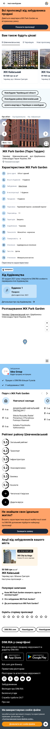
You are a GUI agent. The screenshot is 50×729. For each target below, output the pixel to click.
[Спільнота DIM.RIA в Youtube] (22, 678)
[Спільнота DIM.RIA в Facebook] (10, 678)
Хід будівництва (18, 117)
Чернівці (6, 156)
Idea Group (23, 186)
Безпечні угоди (9, 693)
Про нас (6, 702)
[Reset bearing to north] (47, 330)
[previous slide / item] (4, 134)
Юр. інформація (34, 117)
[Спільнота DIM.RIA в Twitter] (28, 678)
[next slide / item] (45, 134)
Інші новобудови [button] (14, 3)
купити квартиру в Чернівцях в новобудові (24, 105)
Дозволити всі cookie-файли (22, 724)
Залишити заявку (25, 531)
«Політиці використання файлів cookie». (18, 719)
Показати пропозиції (25, 27)
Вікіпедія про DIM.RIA (12, 688)
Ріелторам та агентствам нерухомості (21, 673)
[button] (4, 3)
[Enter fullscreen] (47, 361)
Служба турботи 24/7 (12, 697)
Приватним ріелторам (13, 669)
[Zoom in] (47, 323)
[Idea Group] (5, 371)
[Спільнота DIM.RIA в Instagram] (4, 678)
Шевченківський (20, 156)
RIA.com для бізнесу (12, 664)
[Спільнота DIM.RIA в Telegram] (16, 678)
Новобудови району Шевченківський (21, 99)
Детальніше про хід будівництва (16, 302)
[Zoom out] (47, 326)
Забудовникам (9, 684)
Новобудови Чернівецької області (20, 93)
